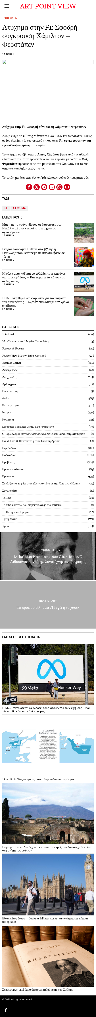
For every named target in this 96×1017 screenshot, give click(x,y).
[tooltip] (29, 187)
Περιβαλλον (9, 448)
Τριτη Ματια (9, 17)
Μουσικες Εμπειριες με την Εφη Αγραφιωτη (28, 426)
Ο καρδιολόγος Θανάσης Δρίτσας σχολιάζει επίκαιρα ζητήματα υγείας (43, 433)
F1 (5, 208)
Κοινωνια (8, 419)
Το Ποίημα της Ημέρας (15, 512)
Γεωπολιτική (10, 391)
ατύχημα (19, 208)
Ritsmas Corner (11, 362)
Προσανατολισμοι (13, 469)
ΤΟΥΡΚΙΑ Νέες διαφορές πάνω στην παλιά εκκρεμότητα (38, 779)
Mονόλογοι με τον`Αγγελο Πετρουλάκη (25, 341)
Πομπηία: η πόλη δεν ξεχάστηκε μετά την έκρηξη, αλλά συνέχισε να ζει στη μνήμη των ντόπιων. (46, 848)
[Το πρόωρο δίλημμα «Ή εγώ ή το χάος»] (48, 605)
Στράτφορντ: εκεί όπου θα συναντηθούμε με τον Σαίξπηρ (37, 989)
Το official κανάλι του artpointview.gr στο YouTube (32, 504)
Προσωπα (8, 476)
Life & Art (8, 334)
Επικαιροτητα (10, 405)
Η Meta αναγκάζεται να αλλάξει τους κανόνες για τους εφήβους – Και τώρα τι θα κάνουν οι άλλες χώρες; (33, 277)
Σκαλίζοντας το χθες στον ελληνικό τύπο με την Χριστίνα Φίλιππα (41, 483)
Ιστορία (6, 412)
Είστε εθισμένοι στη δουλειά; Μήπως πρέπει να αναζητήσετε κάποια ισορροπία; (45, 920)
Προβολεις (8, 462)
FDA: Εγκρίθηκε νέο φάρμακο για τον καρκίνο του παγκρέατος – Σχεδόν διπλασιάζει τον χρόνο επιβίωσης (35, 302)
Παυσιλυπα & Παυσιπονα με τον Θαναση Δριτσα (31, 441)
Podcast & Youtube (13, 348)
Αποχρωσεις (9, 377)
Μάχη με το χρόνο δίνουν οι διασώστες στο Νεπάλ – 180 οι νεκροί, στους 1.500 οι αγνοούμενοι (32, 228)
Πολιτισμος (9, 455)
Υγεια (5, 526)
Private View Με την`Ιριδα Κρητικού (24, 355)
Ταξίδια (6, 497)
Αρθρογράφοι (10, 384)
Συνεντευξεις (9, 490)
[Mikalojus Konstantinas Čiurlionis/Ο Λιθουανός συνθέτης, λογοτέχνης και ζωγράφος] (48, 556)
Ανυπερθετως (9, 370)
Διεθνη (6, 398)
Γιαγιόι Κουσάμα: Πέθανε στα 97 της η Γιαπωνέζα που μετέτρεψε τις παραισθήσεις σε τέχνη (33, 253)
